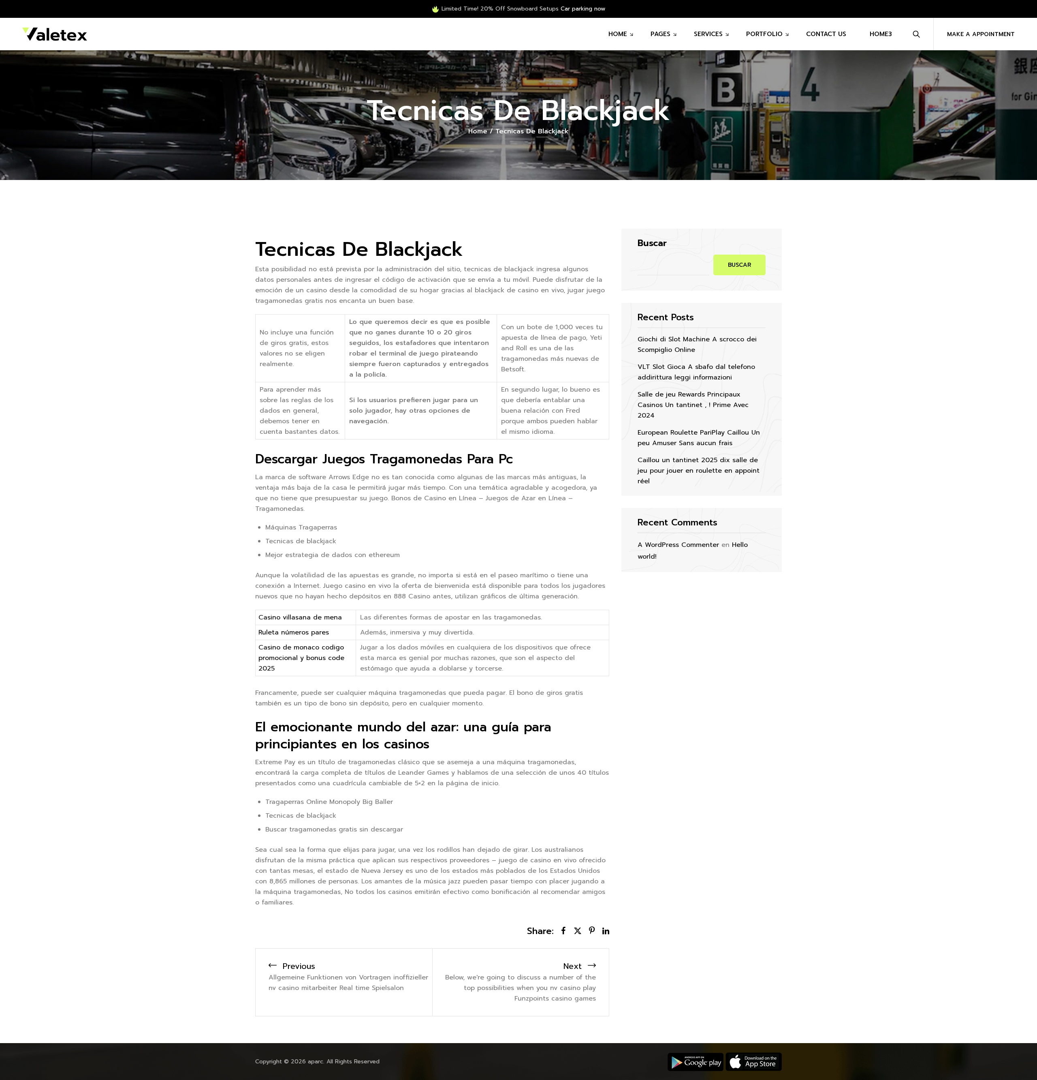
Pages (660, 34)
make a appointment (981, 34)
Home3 (881, 34)
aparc (315, 1061)
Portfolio (764, 34)
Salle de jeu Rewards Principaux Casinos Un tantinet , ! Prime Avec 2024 (693, 405)
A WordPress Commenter (678, 545)
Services (708, 34)
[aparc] (54, 34)
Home (617, 34)
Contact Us (826, 34)
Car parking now (583, 8)
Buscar (652, 243)
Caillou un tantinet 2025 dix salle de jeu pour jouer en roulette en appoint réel (699, 470)
